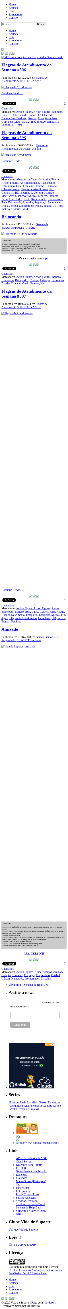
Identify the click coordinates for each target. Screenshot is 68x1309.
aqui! (46, 258)
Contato (13, 17)
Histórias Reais (17, 1102)
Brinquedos (21, 280)
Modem (42, 195)
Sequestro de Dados (30, 205)
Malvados (21, 1177)
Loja (11, 11)
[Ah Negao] (18, 1139)
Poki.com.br (23, 1191)
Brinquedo (7, 280)
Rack (27, 199)
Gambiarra (51, 118)
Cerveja (44, 611)
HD (17, 192)
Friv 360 (21, 1168)
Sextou (47, 205)
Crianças (45, 280)
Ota (18, 1184)
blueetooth (7, 611)
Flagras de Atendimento (34, 189)
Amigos (47, 971)
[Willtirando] (18, 1136)
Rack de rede (38, 199)
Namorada (17, 978)
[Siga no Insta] (2, 53)
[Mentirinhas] (27, 1132)
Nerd (43, 283)
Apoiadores (15, 14)
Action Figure (24, 111)
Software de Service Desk (31, 1210)
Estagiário (32, 614)
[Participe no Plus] (10, 1299)
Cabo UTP (34, 115)
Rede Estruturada (11, 202)
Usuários (16, 209)
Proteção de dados (11, 199)
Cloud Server (23, 1161)
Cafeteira (28, 186)
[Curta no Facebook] (6, 53)
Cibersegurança (10, 189)
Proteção (53, 195)
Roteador (28, 202)
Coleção (6, 975)
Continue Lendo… (12, 93)
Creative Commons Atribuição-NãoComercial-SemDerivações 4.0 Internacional (35, 1271)
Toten (19, 124)
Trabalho (46, 978)
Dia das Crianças (11, 283)
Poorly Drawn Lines (27, 1194)
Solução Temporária (47, 121)
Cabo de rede (19, 115)
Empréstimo (43, 975)
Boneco (5, 115)
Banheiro (57, 111)
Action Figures (41, 111)
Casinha (39, 186)
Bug (27, 611)
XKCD (20, 1214)
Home (12, 4)
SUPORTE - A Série (29, 80)
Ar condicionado (29, 182)
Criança (34, 280)
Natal (25, 121)
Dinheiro (17, 975)
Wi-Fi (26, 209)
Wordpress (50, 1302)
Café (19, 186)
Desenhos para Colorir (29, 1164)
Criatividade (57, 611)
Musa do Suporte (42, 1105)
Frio (51, 189)
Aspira (55, 608)
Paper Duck (23, 1187)
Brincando (11, 216)
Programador (32, 978)
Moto (17, 121)
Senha (14, 205)
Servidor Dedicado (27, 1200)
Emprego (29, 975)
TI (13, 124)
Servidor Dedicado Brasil (30, 1204)
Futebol (55, 975)
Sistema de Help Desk (28, 1207)
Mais (34, 953)
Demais (32, 118)
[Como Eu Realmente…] (37, 1142)
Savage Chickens (26, 1197)
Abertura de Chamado (29, 179)
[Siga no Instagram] (13, 1299)
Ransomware (55, 199)
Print (32, 121)
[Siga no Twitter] (10, 53)
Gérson (40, 637)
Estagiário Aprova (49, 614)
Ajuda (38, 971)
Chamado (47, 115)
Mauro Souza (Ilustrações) (31, 1181)
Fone (41, 118)
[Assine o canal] (13, 53)
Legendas (21, 1174)
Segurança (40, 202)
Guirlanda (7, 121)
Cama (35, 611)
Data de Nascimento (13, 614)
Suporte (5, 124)
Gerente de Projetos (27, 1109)
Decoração (57, 280)
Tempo (5, 621)
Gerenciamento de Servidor (31, 1171)
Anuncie (13, 7)
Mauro (28, 1105)
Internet (25, 192)
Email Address (19, 1006)
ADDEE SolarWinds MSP (31, 1158)
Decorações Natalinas (13, 118)
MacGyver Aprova (26, 195)
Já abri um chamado (42, 192)
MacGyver (7, 195)
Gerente (34, 283)
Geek (25, 283)
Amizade (9, 629)
